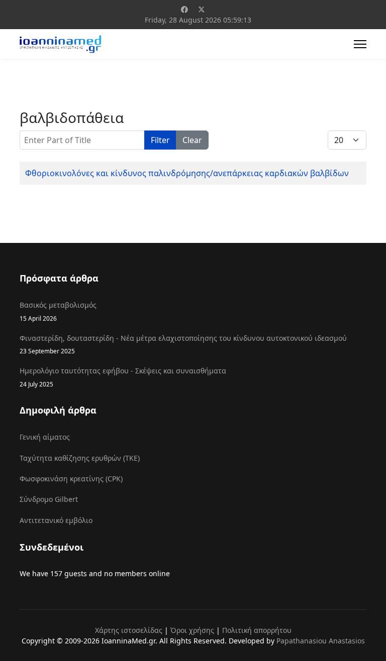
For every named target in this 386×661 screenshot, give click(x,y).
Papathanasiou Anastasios (320, 640)
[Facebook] (184, 9)
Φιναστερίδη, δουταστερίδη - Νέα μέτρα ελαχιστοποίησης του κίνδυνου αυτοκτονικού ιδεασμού (183, 344)
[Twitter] (201, 9)
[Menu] (360, 44)
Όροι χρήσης (192, 630)
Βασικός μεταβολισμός (58, 311)
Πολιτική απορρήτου (257, 630)
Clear (192, 140)
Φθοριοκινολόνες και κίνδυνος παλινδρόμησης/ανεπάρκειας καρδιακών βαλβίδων (187, 173)
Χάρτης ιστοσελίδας (128, 630)
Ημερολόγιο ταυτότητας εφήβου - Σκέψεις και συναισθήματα (123, 376)
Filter (160, 140)
